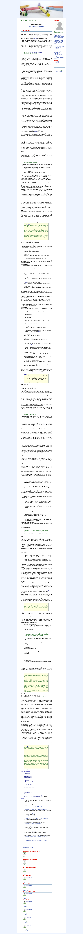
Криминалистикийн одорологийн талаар (57, 52)
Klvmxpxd (30, 901)
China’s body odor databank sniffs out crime (59, 58)
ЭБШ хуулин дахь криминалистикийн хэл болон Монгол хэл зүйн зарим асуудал (59, 50)
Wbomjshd (30, 893)
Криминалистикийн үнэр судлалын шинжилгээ (58, 55)
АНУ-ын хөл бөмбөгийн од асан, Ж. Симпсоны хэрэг (59, 39)
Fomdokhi (30, 885)
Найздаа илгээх (30, 847)
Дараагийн (61, 71)
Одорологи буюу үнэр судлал (60, 45)
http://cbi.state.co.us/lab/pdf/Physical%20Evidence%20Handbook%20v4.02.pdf (38, 813)
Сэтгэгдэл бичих (24, 847)
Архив (56, 63)
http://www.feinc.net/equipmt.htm (30, 802)
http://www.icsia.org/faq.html (29, 826)
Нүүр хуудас (57, 61)
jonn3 (30, 925)
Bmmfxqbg (30, 909)
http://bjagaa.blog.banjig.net (36, 26)
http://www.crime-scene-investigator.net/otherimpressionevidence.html (36, 809)
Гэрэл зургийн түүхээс (58, 47)
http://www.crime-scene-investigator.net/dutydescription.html (34, 806)
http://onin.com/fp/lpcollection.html (30, 831)
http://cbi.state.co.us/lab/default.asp (30, 815)
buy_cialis (30, 877)
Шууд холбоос (25, 874)
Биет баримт (57, 48)
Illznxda (30, 917)
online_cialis (31, 861)
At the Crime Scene (58, 53)
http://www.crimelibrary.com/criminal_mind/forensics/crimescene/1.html (36, 836)
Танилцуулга (57, 62)
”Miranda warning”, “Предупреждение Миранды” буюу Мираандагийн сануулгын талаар (59, 37)
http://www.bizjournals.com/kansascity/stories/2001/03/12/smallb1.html (36, 818)
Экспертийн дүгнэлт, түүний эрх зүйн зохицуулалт (59, 44)
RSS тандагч (57, 64)
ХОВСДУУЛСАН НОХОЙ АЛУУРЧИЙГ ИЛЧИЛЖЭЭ (58, 41)
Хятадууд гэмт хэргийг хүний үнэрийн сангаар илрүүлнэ (59, 56)
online (30, 869)
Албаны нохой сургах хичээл (59, 46)
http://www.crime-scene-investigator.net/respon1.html (33, 823)
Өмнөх (57, 71)
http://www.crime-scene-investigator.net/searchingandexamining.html (36, 840)
